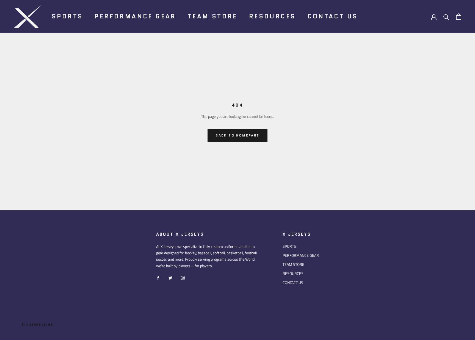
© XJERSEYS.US (37, 324)
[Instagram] (183, 277)
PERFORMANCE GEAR (135, 16)
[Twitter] (170, 277)
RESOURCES (272, 16)
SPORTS (67, 16)
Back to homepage (237, 135)
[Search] (446, 16)
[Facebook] (158, 277)
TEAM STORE (213, 16)
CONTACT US (332, 16)
